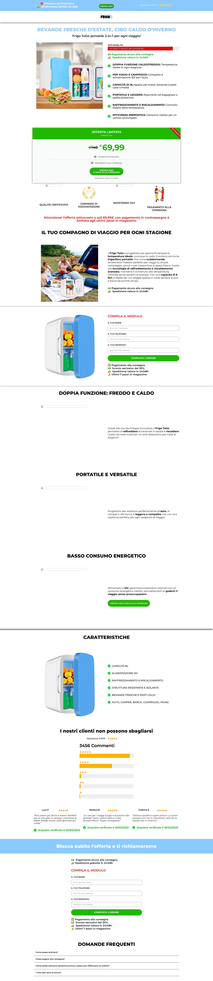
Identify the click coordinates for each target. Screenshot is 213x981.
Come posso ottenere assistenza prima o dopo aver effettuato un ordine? (72, 966)
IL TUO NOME (114, 323)
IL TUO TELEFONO (117, 334)
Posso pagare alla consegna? (50, 959)
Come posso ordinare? (47, 952)
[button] (106, 952)
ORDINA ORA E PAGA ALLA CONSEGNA (106, 171)
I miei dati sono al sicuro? (48, 972)
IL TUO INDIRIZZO (117, 345)
